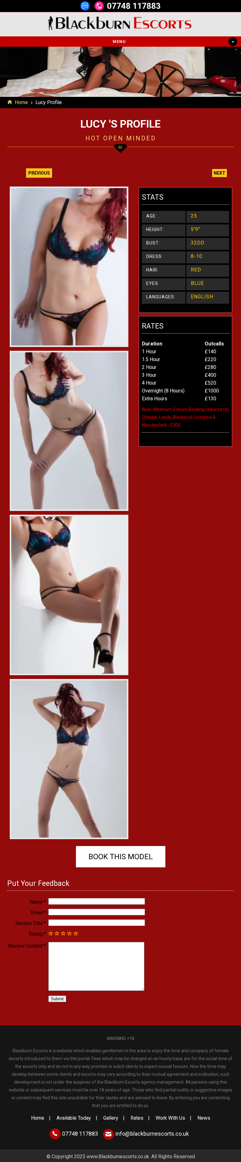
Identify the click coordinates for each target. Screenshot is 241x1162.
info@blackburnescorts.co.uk (152, 1133)
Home (21, 102)
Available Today (73, 1118)
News (203, 1118)
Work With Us (170, 1118)
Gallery (110, 1118)
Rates (137, 1118)
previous (39, 173)
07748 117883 (134, 6)
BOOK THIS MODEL (120, 856)
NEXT (219, 173)
